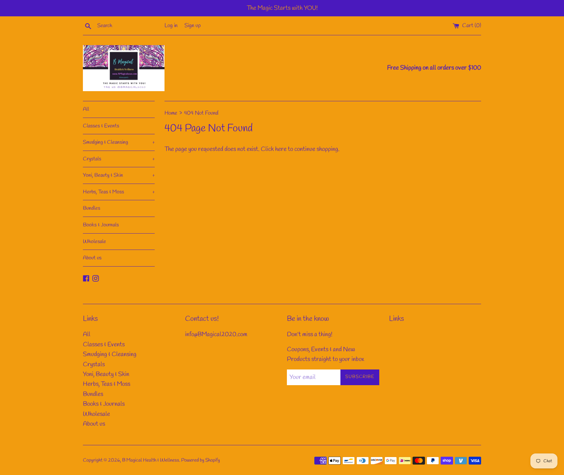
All (86, 109)
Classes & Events (101, 126)
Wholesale (94, 241)
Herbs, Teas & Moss (119, 191)
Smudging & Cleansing (119, 142)
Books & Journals (101, 224)
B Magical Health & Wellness (150, 460)
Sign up (192, 25)
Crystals (119, 159)
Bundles (91, 208)
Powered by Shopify (200, 460)
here (281, 149)
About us (92, 257)
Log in (171, 25)
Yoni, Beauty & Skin (119, 175)
